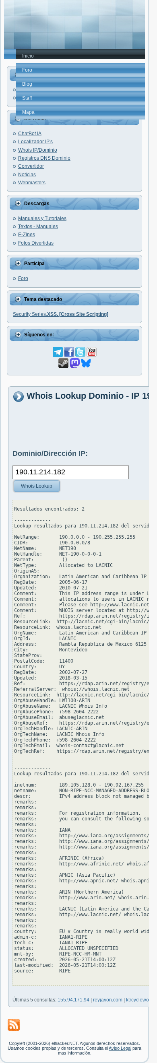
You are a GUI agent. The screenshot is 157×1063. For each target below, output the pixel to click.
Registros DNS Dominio (44, 158)
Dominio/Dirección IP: (50, 453)
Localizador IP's (35, 141)
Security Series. (60, 314)
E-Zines (26, 234)
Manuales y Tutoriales (42, 218)
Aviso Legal (120, 1048)
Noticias (27, 174)
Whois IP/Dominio (37, 150)
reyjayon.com (108, 1000)
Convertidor (31, 166)
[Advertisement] (84, 425)
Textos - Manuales (38, 226)
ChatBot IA (29, 133)
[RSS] (13, 1024)
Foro (23, 278)
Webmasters (31, 182)
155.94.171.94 (74, 1000)
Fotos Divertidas (36, 243)
